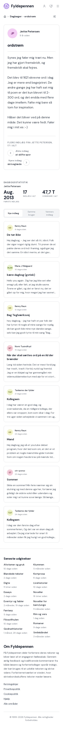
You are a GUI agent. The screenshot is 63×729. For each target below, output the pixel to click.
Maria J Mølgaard (23, 266)
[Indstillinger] (51, 6)
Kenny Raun (20, 226)
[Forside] (5, 16)
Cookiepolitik (11, 694)
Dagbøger (16, 16)
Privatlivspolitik (12, 689)
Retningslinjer (11, 684)
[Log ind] (44, 6)
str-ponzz (20, 470)
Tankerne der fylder (24, 390)
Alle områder (11, 703)
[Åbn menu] (57, 6)
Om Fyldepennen (18, 646)
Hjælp (7, 698)
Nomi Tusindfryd (23, 346)
